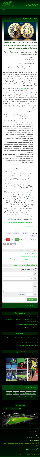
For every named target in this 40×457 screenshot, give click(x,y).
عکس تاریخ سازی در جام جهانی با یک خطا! (28, 324)
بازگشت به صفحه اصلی (11, 408)
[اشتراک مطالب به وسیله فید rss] (4, 243)
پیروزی (17, 396)
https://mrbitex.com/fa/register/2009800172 (18, 222)
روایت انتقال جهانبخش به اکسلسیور (29, 256)
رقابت (9, 393)
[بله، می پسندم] (17, 239)
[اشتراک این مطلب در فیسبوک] (11, 243)
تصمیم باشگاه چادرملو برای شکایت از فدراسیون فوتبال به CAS (23, 259)
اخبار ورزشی (32, 4)
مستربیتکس (22, 88)
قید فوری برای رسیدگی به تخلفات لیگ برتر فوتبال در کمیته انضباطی (22, 337)
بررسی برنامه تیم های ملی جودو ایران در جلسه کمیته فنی (24, 262)
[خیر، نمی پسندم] (8, 239)
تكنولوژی (16, 233)
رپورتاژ (25, 233)
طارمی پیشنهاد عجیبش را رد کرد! (30, 327)
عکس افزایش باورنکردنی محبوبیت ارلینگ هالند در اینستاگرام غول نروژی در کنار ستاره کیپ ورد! (21, 320)
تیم (9, 233)
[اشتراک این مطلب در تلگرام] (14, 243)
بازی (22, 393)
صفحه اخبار (19, 405)
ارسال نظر (31, 299)
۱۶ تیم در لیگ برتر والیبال (31, 253)
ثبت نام (33, 235)
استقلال (32, 396)
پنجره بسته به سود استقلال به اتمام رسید (28, 345)
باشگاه (16, 393)
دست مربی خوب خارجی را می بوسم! (29, 317)
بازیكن (28, 393)
